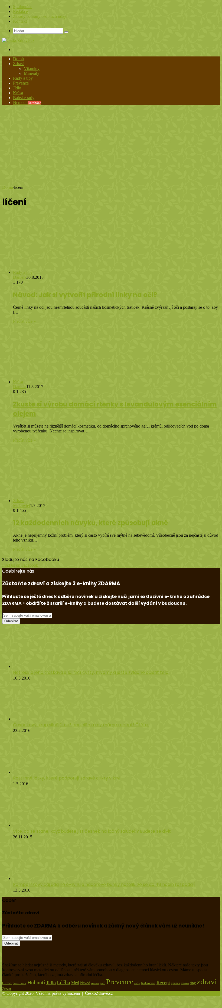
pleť (102, 983)
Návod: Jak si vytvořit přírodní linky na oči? (85, 294)
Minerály (31, 73)
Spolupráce (22, 6)
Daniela (19, 277)
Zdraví (18, 63)
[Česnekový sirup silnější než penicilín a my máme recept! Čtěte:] (43, 719)
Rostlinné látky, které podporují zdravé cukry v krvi (66, 778)
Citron (7, 983)
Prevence (21, 83)
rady (137, 983)
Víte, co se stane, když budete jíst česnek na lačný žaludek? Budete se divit (92, 831)
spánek (175, 983)
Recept (163, 982)
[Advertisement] (111, 147)
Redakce (20, 11)
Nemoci (27, 102)
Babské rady (23, 97)
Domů (18, 58)
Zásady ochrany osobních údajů (40, 16)
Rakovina (148, 983)
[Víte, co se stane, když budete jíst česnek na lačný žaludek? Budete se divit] (43, 825)
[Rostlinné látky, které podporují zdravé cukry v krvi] (40, 772)
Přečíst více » (24, 321)
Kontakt (20, 21)
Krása (18, 92)
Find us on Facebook (20, 565)
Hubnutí (36, 982)
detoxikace (19, 983)
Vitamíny (32, 68)
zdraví (207, 981)
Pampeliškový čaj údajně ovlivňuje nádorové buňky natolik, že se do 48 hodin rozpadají (104, 884)
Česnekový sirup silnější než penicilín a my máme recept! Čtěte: (81, 725)
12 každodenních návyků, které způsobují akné (90, 522)
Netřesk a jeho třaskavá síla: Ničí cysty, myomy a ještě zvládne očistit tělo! (91, 672)
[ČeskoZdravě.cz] (18, 40)
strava (185, 983)
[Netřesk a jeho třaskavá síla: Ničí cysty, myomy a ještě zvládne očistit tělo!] (43, 666)
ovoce (95, 983)
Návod (85, 983)
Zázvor (6, 989)
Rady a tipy (23, 78)
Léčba (63, 982)
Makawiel (21, 505)
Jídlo (17, 88)
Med (75, 982)
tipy (193, 983)
